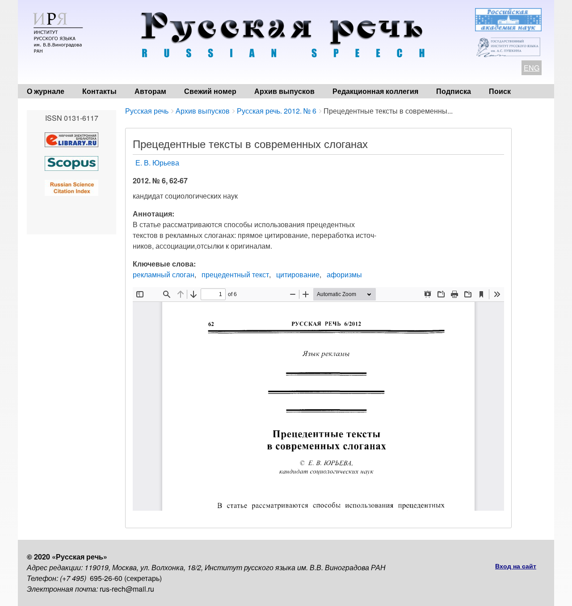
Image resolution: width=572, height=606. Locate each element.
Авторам (150, 91)
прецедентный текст (235, 274)
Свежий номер (210, 91)
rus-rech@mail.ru (127, 589)
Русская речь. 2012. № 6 (276, 111)
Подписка (453, 91)
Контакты (99, 91)
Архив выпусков (284, 91)
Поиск (500, 91)
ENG (531, 68)
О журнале (45, 91)
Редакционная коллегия (375, 91)
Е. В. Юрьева (157, 162)
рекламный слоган (163, 274)
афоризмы (344, 274)
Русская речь (146, 111)
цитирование (298, 274)
